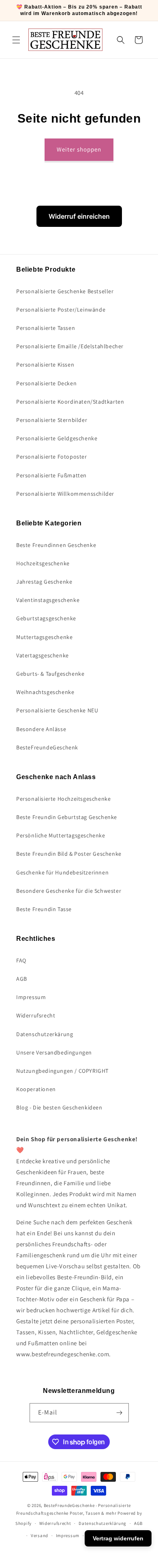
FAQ (21, 960)
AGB (21, 978)
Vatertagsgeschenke (42, 655)
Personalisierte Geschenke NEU (57, 710)
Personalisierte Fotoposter (51, 456)
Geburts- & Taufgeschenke (50, 673)
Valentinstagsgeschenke (47, 600)
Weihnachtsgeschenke (45, 692)
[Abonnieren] (119, 1412)
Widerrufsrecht (35, 1015)
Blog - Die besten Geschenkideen (59, 1107)
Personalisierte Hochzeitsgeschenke (63, 798)
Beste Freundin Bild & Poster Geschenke (69, 853)
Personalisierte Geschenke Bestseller (65, 291)
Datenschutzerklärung (102, 1523)
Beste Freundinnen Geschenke (56, 545)
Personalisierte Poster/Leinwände (60, 309)
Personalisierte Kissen (45, 364)
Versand (39, 1535)
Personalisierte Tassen (45, 328)
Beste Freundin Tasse (44, 909)
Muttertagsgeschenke (44, 637)
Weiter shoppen (79, 149)
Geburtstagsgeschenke (46, 618)
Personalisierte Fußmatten (51, 475)
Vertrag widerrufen (118, 1538)
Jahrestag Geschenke (44, 581)
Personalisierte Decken (46, 383)
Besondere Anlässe (41, 729)
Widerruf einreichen (79, 216)
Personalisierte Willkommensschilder (65, 493)
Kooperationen (36, 1089)
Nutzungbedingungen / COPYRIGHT (62, 1070)
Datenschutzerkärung (44, 1034)
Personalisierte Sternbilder (51, 420)
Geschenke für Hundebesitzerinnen (62, 872)
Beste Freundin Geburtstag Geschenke (66, 817)
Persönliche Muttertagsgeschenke (60, 835)
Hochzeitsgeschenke (43, 563)
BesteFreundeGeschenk (47, 747)
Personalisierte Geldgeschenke (56, 438)
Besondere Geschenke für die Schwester (68, 890)
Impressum (31, 997)
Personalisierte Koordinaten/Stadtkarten (70, 401)
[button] (16, 40)
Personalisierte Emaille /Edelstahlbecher (70, 346)
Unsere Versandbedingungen (54, 1052)
